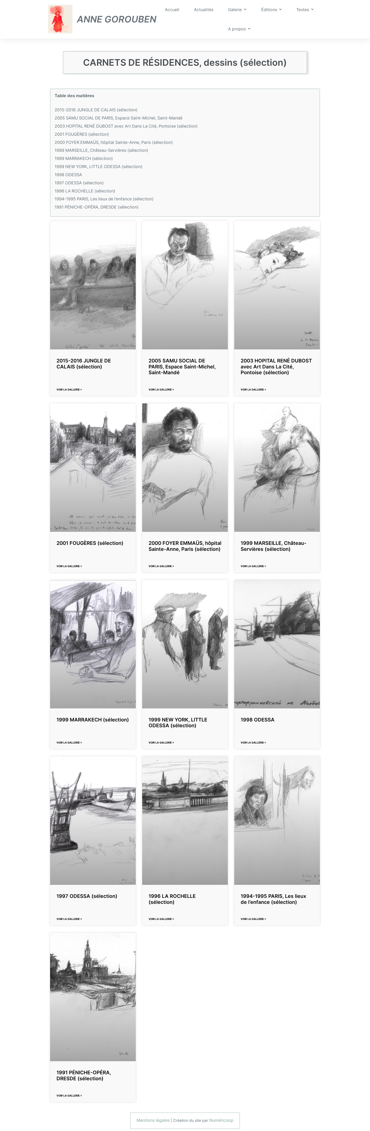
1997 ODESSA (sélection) (79, 182)
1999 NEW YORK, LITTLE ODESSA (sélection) (98, 166)
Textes (302, 9)
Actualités (203, 9)
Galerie (235, 9)
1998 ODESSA (68, 174)
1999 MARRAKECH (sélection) (84, 158)
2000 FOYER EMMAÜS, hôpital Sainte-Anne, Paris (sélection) (114, 142)
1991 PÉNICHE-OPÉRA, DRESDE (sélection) (97, 207)
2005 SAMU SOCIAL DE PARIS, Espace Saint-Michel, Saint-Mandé (118, 118)
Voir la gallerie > (69, 389)
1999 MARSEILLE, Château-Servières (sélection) (101, 150)
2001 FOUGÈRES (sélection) (82, 134)
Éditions (269, 9)
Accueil (172, 9)
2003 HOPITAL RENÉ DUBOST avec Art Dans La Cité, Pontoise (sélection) (126, 126)
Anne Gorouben (116, 19)
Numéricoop (221, 1120)
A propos (237, 28)
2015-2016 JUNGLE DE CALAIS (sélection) (96, 109)
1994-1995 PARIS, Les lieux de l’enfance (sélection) (104, 198)
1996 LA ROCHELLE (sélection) (85, 191)
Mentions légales (153, 1120)
